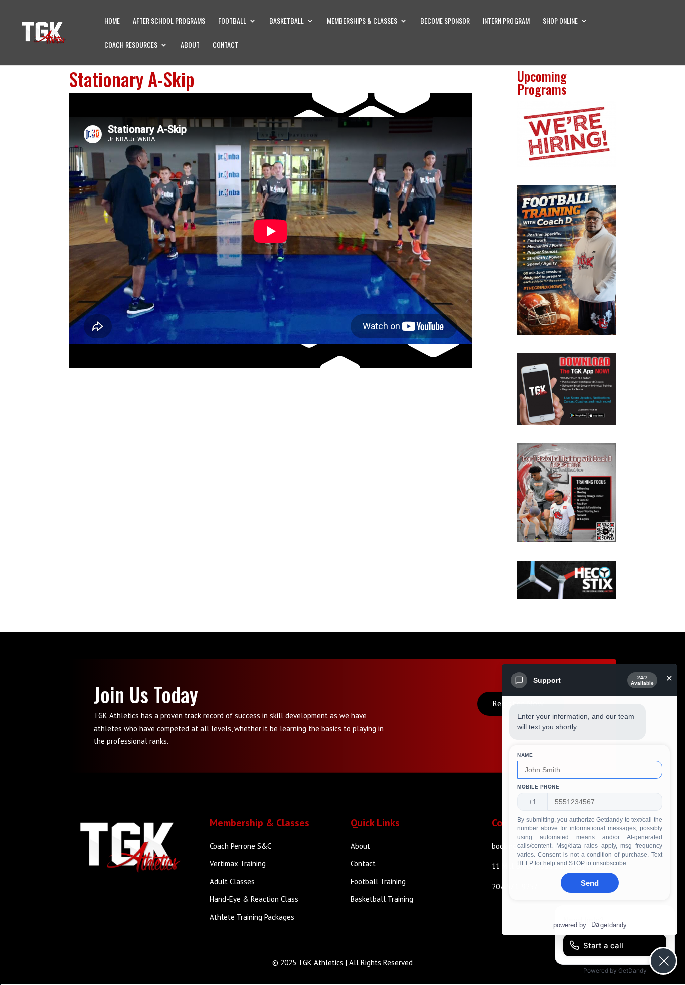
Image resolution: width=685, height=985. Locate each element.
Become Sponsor (445, 21)
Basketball (286, 21)
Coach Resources (130, 45)
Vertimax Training (238, 863)
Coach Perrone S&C (240, 846)
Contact (225, 45)
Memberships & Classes (362, 21)
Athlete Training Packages (252, 917)
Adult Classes (232, 881)
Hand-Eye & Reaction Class (254, 899)
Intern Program (506, 21)
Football (232, 21)
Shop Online (560, 21)
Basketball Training (382, 899)
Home (112, 21)
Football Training (378, 881)
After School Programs (169, 21)
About (190, 45)
